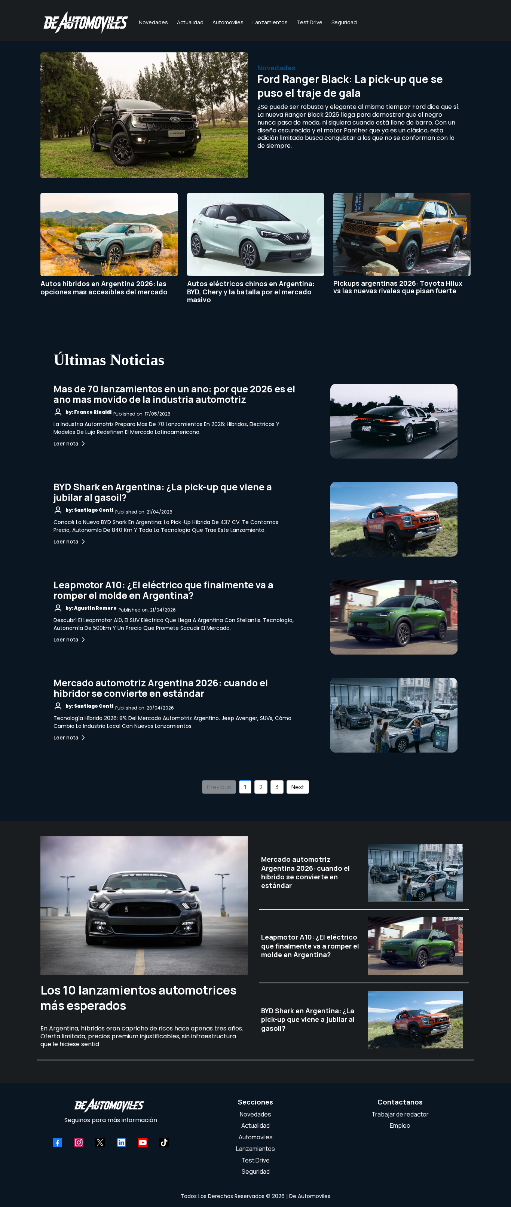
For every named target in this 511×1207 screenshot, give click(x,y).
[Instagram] (78, 1142)
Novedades (255, 1114)
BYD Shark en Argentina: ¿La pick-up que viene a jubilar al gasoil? (162, 492)
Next (297, 787)
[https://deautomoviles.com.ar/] (85, 22)
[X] (100, 1142)
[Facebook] (57, 1142)
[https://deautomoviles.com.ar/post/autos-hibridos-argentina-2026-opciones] (109, 234)
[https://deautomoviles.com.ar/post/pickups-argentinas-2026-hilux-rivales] (402, 234)
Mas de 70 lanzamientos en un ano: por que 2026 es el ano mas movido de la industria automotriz (174, 394)
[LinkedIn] (121, 1142)
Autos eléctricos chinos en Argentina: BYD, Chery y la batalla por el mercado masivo (251, 291)
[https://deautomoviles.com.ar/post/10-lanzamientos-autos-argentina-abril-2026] (144, 905)
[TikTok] (164, 1142)
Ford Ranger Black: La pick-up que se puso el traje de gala (350, 85)
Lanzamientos (255, 1149)
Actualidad (255, 1125)
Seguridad (256, 1171)
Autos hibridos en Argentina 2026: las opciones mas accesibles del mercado (104, 287)
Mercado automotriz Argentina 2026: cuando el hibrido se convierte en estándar (305, 872)
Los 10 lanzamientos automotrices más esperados (138, 998)
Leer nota (65, 443)
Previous (219, 787)
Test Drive (255, 1160)
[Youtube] (142, 1142)
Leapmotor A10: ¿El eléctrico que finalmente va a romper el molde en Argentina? (163, 590)
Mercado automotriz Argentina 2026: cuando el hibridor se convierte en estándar (160, 688)
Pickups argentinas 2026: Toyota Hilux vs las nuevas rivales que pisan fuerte (397, 287)
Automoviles (256, 1137)
